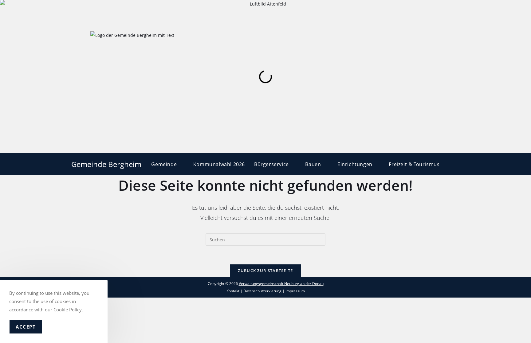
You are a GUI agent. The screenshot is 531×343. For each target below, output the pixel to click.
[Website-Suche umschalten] (457, 164)
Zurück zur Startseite (265, 270)
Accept (26, 327)
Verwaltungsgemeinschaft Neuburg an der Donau (281, 283)
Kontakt (232, 291)
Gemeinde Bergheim (106, 164)
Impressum (295, 291)
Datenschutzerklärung (262, 291)
